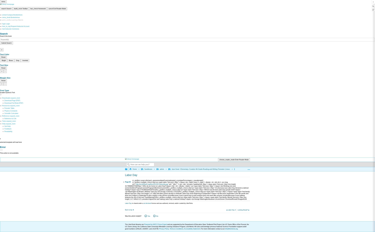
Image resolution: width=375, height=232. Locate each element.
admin (161, 169)
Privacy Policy (164, 229)
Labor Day (128, 203)
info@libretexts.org (231, 229)
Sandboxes (148, 169)
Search (128, 164)
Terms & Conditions (176, 229)
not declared (147, 203)
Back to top (128, 210)
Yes (148, 216)
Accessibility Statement (192, 229)
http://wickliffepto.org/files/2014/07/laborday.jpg (152, 184)
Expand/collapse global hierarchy (127, 169)
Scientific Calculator (11, 113)
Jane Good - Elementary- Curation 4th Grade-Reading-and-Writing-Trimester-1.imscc (200, 169)
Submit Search (6, 43)
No (157, 216)
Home (134, 169)
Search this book (6, 36)
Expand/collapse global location (249, 168)
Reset (3, 57)
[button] (7, 129)
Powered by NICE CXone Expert (155, 224)
